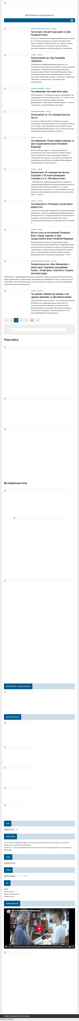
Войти (6, 889)
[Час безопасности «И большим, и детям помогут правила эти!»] (16, 213)
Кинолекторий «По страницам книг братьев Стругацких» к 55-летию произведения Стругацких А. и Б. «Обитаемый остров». (50, 175)
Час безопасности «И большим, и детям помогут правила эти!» (52, 205)
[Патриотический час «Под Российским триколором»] (16, 67)
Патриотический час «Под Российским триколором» (48, 59)
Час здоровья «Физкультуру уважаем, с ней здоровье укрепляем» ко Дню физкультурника (51, 295)
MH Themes (26, 1016)
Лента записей (9, 891)
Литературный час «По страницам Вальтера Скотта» (50, 116)
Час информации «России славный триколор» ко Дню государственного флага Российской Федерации (52, 143)
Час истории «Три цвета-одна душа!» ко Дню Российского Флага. (51, 33)
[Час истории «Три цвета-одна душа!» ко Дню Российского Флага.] (16, 41)
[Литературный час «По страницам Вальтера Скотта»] (16, 123)
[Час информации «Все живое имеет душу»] (16, 100)
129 (32, 320)
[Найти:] (37, 329)
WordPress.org (9, 896)
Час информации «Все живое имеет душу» (49, 91)
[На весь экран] (73, 947)
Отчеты (47, 28)
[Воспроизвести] (6, 947)
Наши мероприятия (37, 28)
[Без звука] (69, 947)
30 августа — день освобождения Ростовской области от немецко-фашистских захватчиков (38, 847)
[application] (39, 928)
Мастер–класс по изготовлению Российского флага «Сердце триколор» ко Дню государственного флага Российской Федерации (52, 235)
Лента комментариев (11, 894)
